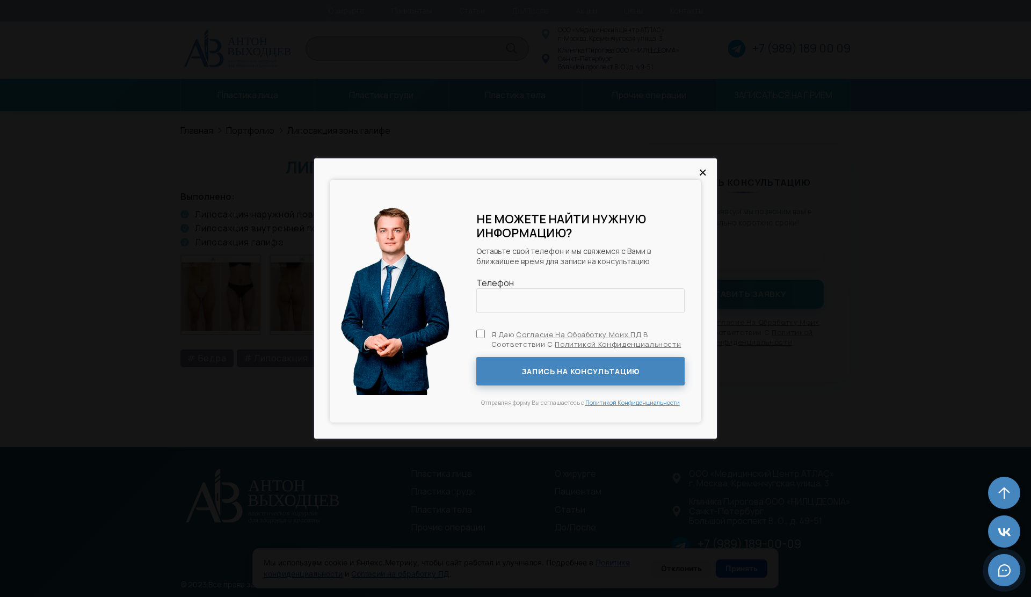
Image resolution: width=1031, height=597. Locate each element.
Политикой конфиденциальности (618, 344)
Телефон (495, 283)
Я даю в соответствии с (586, 339)
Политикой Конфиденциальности (632, 402)
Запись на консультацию (580, 371)
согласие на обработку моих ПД (578, 334)
